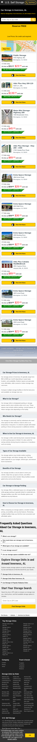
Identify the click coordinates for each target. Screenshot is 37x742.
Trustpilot (21, 663)
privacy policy (12, 739)
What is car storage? (9, 536)
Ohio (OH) (26, 701)
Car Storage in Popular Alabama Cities (15, 583)
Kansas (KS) (5, 686)
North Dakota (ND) (29, 699)
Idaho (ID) (26, 682)
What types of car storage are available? (16, 546)
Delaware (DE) (17, 680)
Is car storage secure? (10, 550)
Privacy (4, 664)
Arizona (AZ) (27, 676)
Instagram (21, 667)
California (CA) (17, 678)
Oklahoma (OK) (6, 703)
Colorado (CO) (28, 678)
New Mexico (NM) (28, 697)
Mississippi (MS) (28, 692)
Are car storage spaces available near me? (17, 554)
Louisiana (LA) (28, 686)
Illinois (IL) (4, 684)
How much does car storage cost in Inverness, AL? (18, 541)
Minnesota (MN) (17, 692)
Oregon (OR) (16, 703)
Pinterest (21, 668)
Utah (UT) (15, 709)
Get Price (32, 2)
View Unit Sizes (21, 75)
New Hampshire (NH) (17, 696)
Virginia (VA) (5, 711)
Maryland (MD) (17, 688)
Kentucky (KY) (16, 686)
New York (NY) (5, 699)
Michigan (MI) (5, 692)
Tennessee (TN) (28, 707)
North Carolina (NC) (17, 700)
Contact (4, 662)
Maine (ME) (5, 688)
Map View (6, 49)
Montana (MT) (16, 694)
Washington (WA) (17, 711)
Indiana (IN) (16, 684)
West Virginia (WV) (29, 711)
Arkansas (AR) (5, 678)
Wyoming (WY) (17, 713)
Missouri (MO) (5, 694)
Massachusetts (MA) (28, 689)
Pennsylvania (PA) (28, 703)
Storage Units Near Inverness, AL (14, 578)
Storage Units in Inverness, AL (13, 574)
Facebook (21, 665)
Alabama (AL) (5, 676)
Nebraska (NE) (28, 694)
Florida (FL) (27, 680)
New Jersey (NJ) (28, 695)
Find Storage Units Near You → (12, 728)
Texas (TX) (4, 709)
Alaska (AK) (16, 676)
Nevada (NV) (5, 695)
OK (30, 735)
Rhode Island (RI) (6, 705)
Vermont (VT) (27, 709)
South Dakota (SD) (29, 705)
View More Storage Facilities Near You (18, 361)
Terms (3, 666)
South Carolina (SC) (17, 706)
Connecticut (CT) (6, 680)
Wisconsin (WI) (6, 713)
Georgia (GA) (5, 682)
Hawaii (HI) (16, 682)
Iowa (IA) (26, 684)
